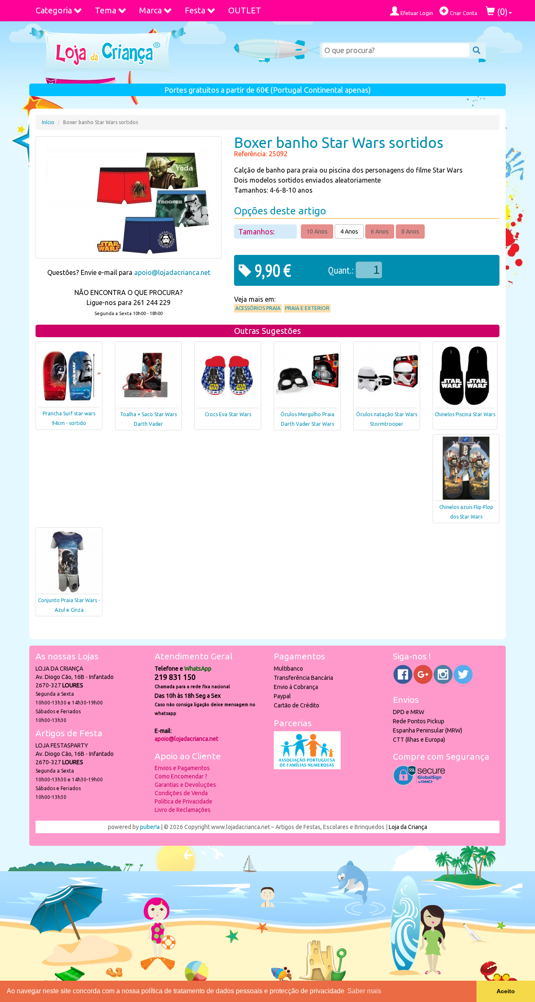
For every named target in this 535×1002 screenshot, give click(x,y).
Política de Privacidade (183, 801)
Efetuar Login (416, 13)
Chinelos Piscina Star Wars (465, 414)
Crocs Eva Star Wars (228, 414)
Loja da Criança (408, 827)
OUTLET (244, 10)
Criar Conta (462, 13)
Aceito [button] (506, 991)
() (501, 11)
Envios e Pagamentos (182, 768)
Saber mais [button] (364, 990)
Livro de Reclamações (183, 809)
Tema (105, 10)
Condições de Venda (181, 793)
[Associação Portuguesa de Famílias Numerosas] (307, 767)
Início (48, 122)
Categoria (54, 10)
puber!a (150, 827)
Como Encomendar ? (181, 776)
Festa (195, 10)
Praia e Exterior (307, 308)
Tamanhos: (257, 231)
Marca (150, 10)
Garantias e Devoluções (185, 784)
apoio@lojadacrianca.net (172, 272)
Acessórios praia (257, 308)
